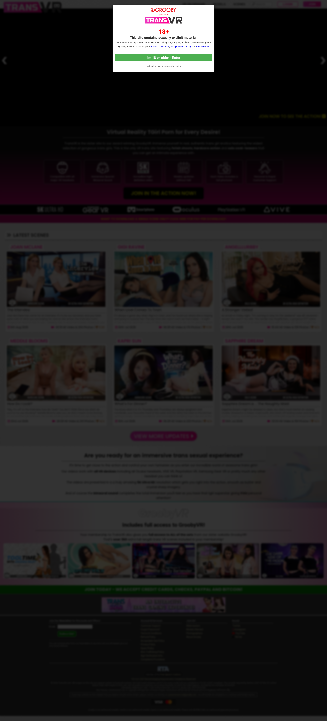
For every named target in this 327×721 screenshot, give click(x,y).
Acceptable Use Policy (180, 46)
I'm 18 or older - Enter (163, 58)
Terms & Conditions (160, 46)
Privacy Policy (202, 46)
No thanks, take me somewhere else (163, 66)
